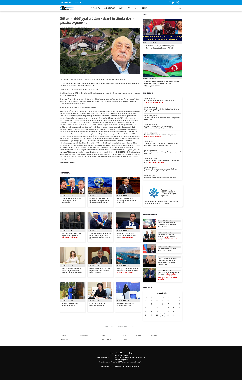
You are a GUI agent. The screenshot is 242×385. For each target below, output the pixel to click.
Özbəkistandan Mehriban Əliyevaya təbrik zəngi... (97, 304)
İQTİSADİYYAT (153, 335)
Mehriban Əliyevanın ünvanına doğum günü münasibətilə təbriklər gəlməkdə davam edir (72, 270)
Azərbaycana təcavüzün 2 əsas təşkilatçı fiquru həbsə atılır (71, 235)
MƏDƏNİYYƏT (64, 339)
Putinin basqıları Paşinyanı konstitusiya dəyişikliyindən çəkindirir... (167, 237)
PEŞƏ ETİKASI (122, 326)
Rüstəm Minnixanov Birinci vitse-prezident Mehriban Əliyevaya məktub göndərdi (99, 270)
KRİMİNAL (139, 335)
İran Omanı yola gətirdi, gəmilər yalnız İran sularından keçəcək (127, 270)
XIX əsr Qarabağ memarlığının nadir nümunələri (169, 275)
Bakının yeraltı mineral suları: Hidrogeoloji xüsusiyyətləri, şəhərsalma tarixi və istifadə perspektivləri (167, 261)
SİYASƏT (104, 335)
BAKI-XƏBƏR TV (124, 8)
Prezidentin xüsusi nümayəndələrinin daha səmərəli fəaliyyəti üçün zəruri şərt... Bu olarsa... (161, 202)
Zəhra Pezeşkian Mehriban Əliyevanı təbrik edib (125, 304)
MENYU (144, 8)
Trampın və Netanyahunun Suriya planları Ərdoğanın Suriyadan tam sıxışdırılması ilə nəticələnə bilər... (100, 236)
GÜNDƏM (63, 335)
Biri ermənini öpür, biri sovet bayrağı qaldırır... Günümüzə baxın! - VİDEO (159, 46)
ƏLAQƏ (136, 8)
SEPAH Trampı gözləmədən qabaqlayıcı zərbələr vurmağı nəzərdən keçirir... (167, 224)
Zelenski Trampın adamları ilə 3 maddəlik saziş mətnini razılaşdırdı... (72, 200)
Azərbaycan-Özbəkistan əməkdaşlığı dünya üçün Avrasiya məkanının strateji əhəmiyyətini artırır (161, 83)
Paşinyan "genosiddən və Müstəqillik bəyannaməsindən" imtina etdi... (127, 200)
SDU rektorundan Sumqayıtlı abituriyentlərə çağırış (167, 249)
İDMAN (125, 339)
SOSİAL (125, 335)
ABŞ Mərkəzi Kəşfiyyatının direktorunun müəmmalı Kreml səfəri (127, 236)
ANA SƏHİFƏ (95, 8)
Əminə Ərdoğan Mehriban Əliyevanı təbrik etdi (70, 304)
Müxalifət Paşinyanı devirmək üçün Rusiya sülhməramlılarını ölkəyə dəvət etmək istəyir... (99, 200)
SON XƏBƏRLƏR (109, 8)
